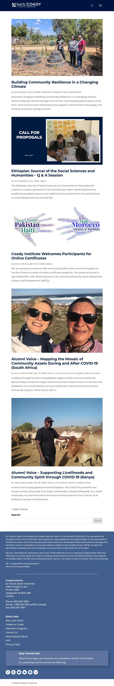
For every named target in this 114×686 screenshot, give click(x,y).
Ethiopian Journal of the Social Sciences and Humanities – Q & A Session (53, 173)
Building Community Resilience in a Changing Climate (54, 84)
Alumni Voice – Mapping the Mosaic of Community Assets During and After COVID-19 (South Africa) (54, 363)
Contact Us (11, 632)
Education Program (52, 92)
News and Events (15, 620)
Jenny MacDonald (23, 264)
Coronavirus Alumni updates (70, 373)
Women (96, 373)
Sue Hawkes (20, 92)
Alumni (51, 373)
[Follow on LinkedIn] (24, 672)
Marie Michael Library (17, 636)
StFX (8, 640)
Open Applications (72, 92)
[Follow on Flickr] (36, 672)
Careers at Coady (14, 624)
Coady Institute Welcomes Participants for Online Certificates (51, 256)
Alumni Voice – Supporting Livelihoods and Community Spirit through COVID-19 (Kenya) (52, 474)
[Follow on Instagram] (13, 672)
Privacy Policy (13, 644)
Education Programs (16, 628)
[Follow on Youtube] (19, 672)
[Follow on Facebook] (8, 672)
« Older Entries (19, 509)
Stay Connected (29, 653)
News (43, 181)
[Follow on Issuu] (30, 672)
